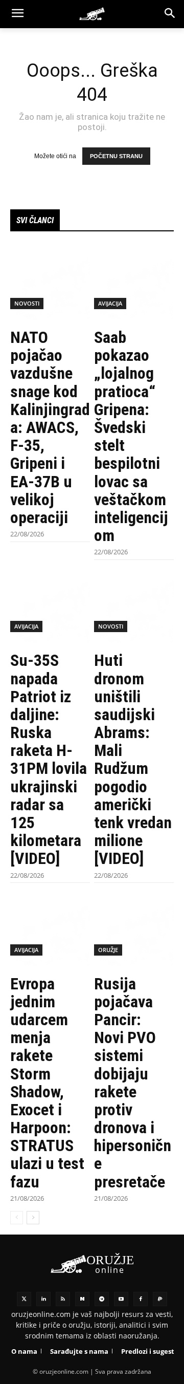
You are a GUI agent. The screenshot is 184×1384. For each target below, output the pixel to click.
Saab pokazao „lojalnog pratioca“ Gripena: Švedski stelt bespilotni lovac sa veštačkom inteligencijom (131, 436)
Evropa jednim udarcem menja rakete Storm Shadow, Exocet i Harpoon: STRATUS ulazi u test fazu (47, 1083)
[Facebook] (140, 1299)
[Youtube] (121, 1299)
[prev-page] (16, 1217)
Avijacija (110, 303)
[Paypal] (160, 1299)
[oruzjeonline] (92, 14)
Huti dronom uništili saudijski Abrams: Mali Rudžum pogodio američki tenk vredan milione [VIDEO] (133, 759)
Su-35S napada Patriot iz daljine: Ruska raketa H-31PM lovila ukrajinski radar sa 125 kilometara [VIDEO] (48, 759)
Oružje (108, 950)
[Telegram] (102, 1299)
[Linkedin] (43, 1299)
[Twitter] (24, 1299)
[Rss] (63, 1299)
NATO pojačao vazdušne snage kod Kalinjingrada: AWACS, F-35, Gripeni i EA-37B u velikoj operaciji (50, 427)
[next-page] (33, 1217)
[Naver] (82, 1299)
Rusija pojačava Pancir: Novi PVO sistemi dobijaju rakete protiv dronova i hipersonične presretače (132, 1083)
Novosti (26, 303)
